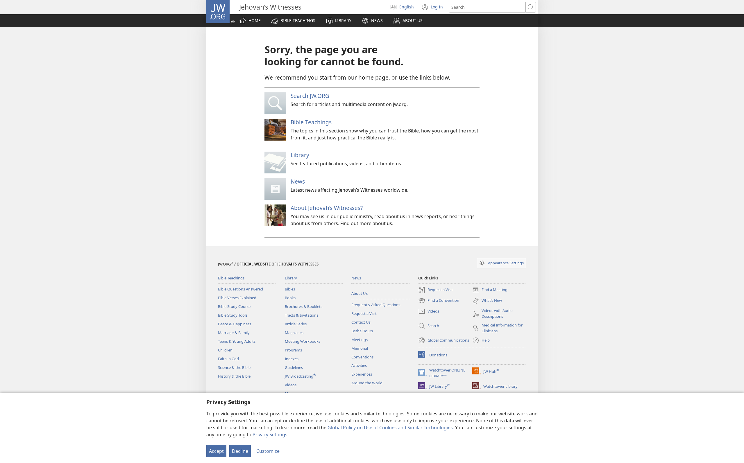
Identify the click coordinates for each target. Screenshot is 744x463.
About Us (359, 293)
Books (290, 297)
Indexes (291, 358)
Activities (359, 365)
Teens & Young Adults (236, 341)
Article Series (296, 323)
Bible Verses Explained (237, 297)
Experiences (361, 374)
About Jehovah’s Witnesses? (327, 208)
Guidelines (294, 367)
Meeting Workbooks (302, 341)
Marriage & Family (234, 332)
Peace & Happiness (234, 323)
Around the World (366, 382)
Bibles (290, 289)
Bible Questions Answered (240, 289)
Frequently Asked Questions (375, 304)
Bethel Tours (362, 330)
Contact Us (361, 322)
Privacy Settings (270, 434)
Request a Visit (364, 313)
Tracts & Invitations (301, 315)
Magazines (294, 332)
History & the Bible (234, 376)
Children (225, 350)
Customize (268, 451)
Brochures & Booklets (303, 306)
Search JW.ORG (310, 96)
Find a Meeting (489, 290)
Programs (293, 350)
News (298, 181)
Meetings (359, 339)
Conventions (362, 357)
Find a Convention (438, 301)
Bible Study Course (234, 306)
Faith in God (228, 358)
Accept (216, 451)
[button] (293, 20)
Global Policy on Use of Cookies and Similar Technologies (390, 427)
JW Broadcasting (300, 376)
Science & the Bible (234, 367)
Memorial (359, 348)
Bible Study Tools (232, 315)
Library (300, 155)
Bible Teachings (311, 122)
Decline (240, 451)
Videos (290, 384)
